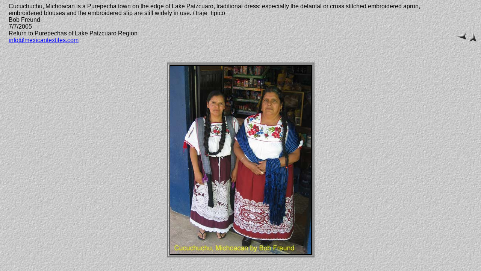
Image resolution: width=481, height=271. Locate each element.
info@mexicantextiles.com (44, 40)
